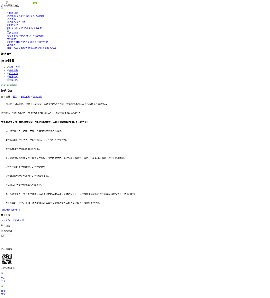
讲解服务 (23, 48)
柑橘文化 (37, 28)
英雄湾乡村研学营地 (38, 42)
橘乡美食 (11, 36)
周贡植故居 (18, 220)
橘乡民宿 (20, 36)
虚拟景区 (30, 16)
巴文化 (19, 28)
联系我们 (15, 210)
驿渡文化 (28, 28)
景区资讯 (11, 19)
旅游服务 (11, 45)
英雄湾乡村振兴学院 (17, 42)
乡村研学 (11, 39)
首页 (15, 96)
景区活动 (20, 22)
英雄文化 (11, 28)
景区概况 (11, 16)
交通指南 (42, 48)
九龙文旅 (5, 220)
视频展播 (39, 16)
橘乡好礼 (30, 36)
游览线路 (32, 48)
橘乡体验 (39, 36)
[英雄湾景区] (2, 8)
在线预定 (5, 210)
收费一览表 (12, 48)
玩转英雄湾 (12, 33)
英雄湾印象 (12, 13)
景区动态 (11, 22)
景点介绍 (20, 16)
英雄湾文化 (12, 25)
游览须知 (51, 48)
